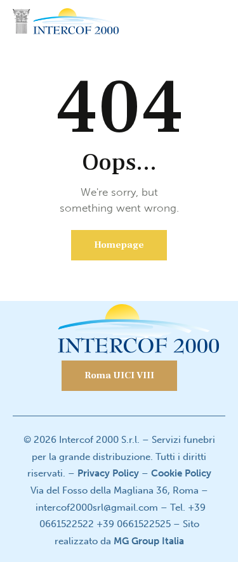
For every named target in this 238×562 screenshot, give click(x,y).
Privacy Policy (108, 473)
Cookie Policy (181, 473)
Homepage (119, 245)
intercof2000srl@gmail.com (97, 507)
